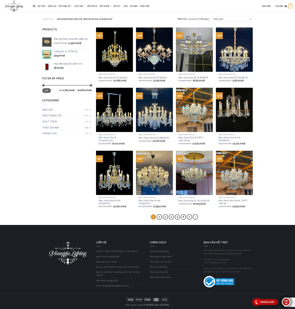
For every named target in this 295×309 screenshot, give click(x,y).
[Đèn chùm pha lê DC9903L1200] (114, 110)
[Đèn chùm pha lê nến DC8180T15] (114, 173)
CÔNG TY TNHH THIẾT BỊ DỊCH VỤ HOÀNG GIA (117, 251)
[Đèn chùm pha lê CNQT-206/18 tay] (194, 110)
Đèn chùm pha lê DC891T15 (153, 77)
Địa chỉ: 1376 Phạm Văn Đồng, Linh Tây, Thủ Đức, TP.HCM (118, 273)
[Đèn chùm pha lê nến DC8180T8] (234, 110)
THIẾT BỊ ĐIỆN (104, 6)
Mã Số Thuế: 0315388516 (108, 256)
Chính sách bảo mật (159, 272)
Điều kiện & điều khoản (160, 277)
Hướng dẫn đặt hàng (159, 251)
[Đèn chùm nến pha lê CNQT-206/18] (234, 173)
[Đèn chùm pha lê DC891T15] (154, 50)
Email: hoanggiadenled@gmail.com (112, 286)
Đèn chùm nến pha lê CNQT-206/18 (233, 202)
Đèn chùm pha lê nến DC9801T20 (149, 202)
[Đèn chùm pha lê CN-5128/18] (194, 173)
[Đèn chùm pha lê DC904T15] (114, 50)
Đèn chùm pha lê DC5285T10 (233, 77)
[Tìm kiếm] (34, 6)
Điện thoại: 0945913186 (107, 280)
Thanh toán (144, 6)
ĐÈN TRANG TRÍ (64, 6)
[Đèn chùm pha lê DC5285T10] (234, 50)
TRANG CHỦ (52, 6)
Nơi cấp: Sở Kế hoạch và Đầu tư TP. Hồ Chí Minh (117, 267)
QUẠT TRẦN (79, 6)
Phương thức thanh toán (161, 256)
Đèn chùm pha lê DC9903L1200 (107, 139)
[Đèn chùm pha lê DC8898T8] (194, 50)
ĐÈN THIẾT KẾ (92, 6)
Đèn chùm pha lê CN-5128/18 (194, 200)
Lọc (46, 90)
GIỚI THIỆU (41, 6)
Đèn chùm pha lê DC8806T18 (154, 137)
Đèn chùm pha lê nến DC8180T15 (109, 202)
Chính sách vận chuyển (160, 262)
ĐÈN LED (117, 6)
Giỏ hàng (134, 6)
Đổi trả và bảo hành (158, 267)
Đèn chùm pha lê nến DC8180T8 (229, 139)
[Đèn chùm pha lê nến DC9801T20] (154, 173)
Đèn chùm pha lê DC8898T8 (193, 77)
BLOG (126, 6)
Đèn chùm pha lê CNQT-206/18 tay (191, 139)
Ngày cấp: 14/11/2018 (106, 262)
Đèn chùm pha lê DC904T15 (113, 77)
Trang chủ (48, 19)
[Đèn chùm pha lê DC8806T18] (154, 110)
